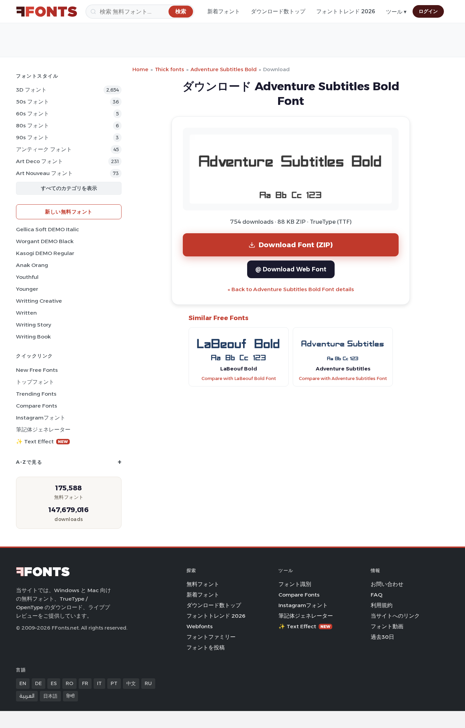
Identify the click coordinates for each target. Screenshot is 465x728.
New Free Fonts (37, 370)
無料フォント (203, 584)
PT (114, 683)
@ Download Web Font (290, 269)
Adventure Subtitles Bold (224, 69)
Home (140, 69)
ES (54, 683)
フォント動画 (387, 626)
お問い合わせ (387, 584)
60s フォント (32, 113)
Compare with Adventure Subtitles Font (343, 378)
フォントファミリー (211, 637)
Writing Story (33, 324)
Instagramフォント (40, 417)
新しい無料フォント (69, 211)
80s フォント (32, 125)
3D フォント (31, 89)
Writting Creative (39, 301)
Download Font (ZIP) (296, 244)
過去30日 (382, 637)
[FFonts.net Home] (46, 11)
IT (99, 683)
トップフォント (35, 382)
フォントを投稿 (206, 647)
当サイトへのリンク (395, 616)
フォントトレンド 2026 (345, 11)
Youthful (27, 277)
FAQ (376, 594)
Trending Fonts (36, 394)
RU (148, 683)
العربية (26, 696)
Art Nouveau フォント (44, 173)
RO (69, 683)
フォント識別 (294, 584)
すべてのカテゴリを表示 (69, 188)
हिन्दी (70, 696)
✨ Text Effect (42, 441)
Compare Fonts (36, 405)
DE (38, 683)
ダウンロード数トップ (278, 11)
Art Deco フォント (39, 161)
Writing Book (33, 336)
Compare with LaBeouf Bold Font (239, 378)
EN (22, 683)
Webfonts (200, 626)
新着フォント (223, 11)
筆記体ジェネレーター (43, 429)
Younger (27, 289)
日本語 (50, 696)
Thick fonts (169, 69)
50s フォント (32, 101)
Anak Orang (32, 265)
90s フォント (32, 137)
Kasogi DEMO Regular (45, 253)
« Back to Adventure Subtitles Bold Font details (291, 289)
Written (26, 313)
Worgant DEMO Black (45, 241)
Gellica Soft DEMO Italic (47, 229)
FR (85, 683)
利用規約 (381, 605)
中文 (131, 683)
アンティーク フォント (44, 149)
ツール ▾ (396, 12)
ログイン (428, 11)
